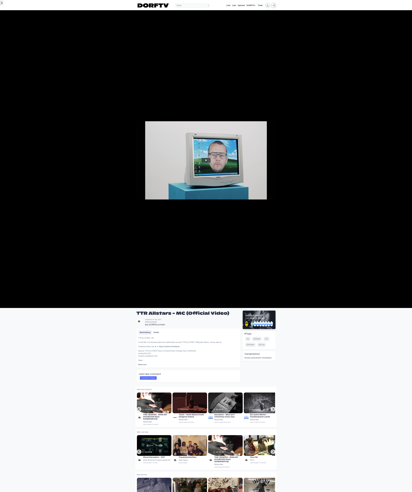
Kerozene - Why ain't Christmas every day (224, 416)
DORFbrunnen (156, 324)
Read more (142, 365)
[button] (267, 5)
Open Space (183, 460)
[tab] (145, 332)
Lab (234, 5)
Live (228, 5)
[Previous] (139, 409)
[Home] (153, 5)
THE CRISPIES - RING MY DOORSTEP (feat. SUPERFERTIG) (155, 417)
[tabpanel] (188, 351)
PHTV (252, 460)
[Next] (273, 409)
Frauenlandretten (187, 457)
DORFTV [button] (251, 5)
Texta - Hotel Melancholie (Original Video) (191, 416)
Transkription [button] (252, 354)
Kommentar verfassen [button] (148, 378)
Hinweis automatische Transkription (258, 358)
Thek (260, 5)
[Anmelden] (273, 5)
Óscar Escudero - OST (154, 457)
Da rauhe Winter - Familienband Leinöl (260, 416)
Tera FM (254, 457)
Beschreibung (145, 332)
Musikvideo (252, 315)
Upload (241, 5)
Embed (156, 332)
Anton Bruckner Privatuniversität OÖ (156, 460)
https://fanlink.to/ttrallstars (169, 347)
